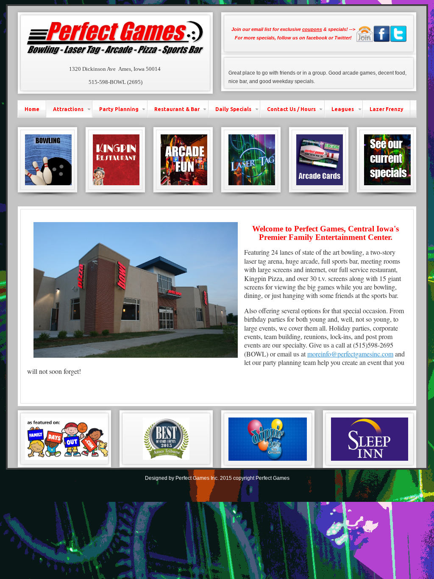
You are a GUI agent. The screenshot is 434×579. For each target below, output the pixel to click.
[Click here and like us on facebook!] (381, 40)
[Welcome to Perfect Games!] (115, 56)
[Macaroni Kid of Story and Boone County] (369, 439)
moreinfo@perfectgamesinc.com (350, 353)
